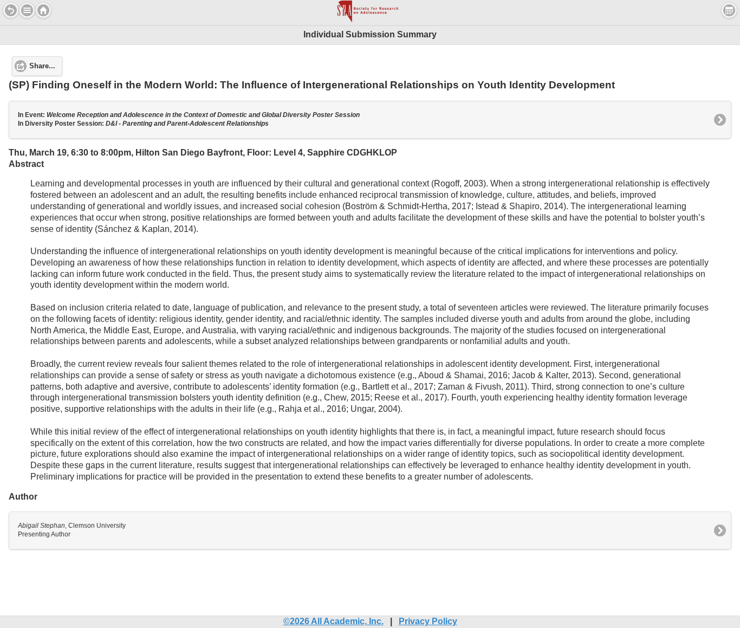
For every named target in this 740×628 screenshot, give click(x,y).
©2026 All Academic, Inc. (333, 621)
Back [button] (11, 10)
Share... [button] (42, 66)
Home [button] (43, 10)
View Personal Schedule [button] (729, 10)
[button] (27, 10)
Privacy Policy (428, 621)
